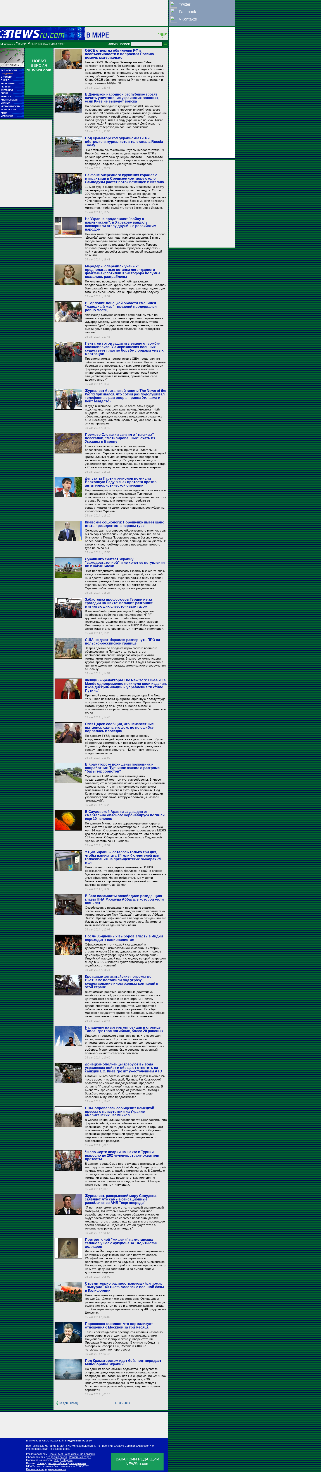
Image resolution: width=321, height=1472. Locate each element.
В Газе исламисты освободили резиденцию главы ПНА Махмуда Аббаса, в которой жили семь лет (124, 899)
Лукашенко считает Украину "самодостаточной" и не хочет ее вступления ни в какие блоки (125, 562)
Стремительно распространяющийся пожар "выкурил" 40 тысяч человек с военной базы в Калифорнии (124, 1287)
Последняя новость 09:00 (78, 1441)
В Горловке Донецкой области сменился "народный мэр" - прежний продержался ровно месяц (121, 306)
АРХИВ (113, 44)
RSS (56, 1460)
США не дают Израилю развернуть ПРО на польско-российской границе (122, 641)
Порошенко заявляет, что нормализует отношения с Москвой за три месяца (119, 1325)
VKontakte (188, 19)
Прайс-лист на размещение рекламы (72, 1454)
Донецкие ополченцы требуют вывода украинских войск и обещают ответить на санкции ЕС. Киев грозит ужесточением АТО (123, 1067)
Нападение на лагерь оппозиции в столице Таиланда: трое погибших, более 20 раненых (124, 1029)
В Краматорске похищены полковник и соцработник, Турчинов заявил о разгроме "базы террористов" (122, 767)
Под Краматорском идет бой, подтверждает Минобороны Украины (123, 1362)
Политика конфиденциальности (46, 1469)
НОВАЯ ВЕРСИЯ (38, 65)
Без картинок (77, 1463)
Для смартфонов (57, 1463)
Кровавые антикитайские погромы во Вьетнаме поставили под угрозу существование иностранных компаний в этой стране (121, 982)
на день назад (68, 1403)
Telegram (66, 1460)
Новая (41, 1463)
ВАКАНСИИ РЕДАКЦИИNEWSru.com (137, 1461)
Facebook (187, 12)
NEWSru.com (7, 44)
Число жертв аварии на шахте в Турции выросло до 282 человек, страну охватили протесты (122, 1155)
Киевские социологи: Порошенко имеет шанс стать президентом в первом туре (124, 524)
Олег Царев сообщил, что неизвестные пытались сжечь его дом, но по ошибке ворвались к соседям (119, 727)
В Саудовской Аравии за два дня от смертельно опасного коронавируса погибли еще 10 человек (125, 815)
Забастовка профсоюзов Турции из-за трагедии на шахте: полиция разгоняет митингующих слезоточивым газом (119, 603)
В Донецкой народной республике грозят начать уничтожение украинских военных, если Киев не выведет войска (122, 97)
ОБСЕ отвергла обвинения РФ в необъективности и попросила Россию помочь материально (119, 54)
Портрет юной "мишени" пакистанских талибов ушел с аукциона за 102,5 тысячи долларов (121, 1243)
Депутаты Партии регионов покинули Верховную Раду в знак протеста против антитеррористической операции (121, 482)
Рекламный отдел (80, 1457)
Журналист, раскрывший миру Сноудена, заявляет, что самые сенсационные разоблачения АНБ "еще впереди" (121, 1199)
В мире (97, 35)
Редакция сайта (57, 1457)
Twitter (184, 4)
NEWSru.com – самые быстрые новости (51, 1466)
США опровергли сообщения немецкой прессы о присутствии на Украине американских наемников (119, 1111)
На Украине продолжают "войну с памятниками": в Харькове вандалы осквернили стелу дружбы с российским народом (120, 224)
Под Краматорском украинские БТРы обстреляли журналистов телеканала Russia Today (124, 141)
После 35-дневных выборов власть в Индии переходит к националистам (124, 938)
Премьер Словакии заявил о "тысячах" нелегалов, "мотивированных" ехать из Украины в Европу (120, 438)
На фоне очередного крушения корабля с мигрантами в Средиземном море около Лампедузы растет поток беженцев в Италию (124, 178)
